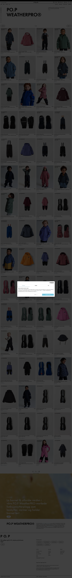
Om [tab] (48, 285)
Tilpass (35, 294)
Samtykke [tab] (23, 285)
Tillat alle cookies (47, 294)
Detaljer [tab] (36, 285)
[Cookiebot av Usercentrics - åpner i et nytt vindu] (50, 282)
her (42, 290)
